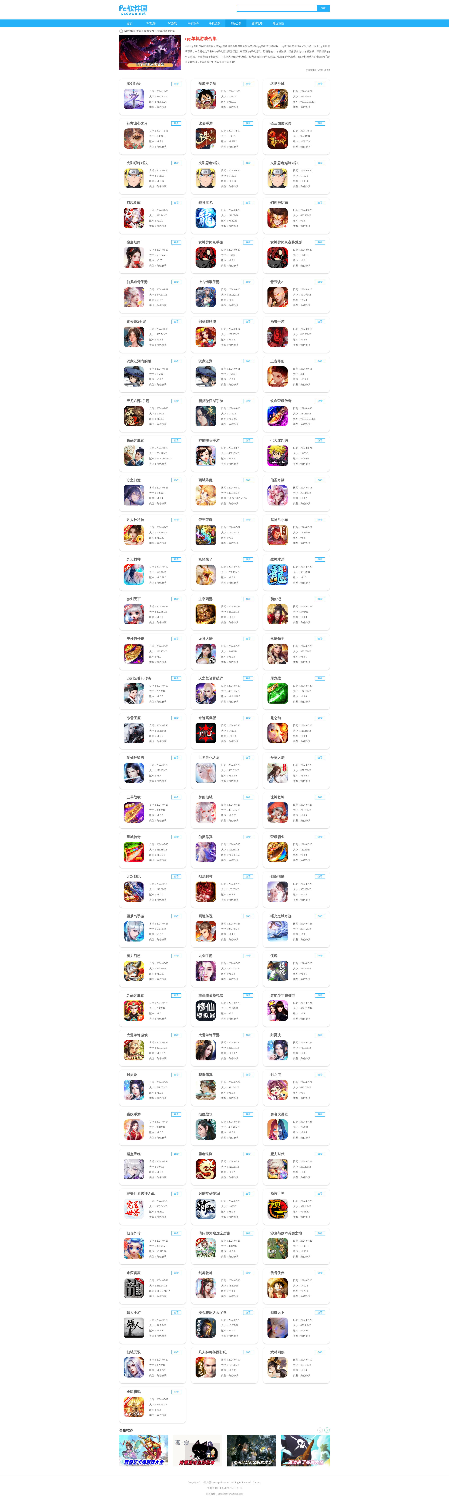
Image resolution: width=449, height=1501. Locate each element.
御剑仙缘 (134, 84)
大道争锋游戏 (137, 1035)
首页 (130, 23)
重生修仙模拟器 (211, 995)
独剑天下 (134, 599)
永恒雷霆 (134, 1273)
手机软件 (193, 23)
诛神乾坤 (277, 797)
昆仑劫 (275, 718)
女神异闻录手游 (211, 242)
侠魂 (273, 956)
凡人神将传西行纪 (213, 1352)
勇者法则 (206, 1154)
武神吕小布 (279, 520)
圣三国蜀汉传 (280, 123)
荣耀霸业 (277, 837)
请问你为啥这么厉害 (214, 1233)
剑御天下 (277, 1312)
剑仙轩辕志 (135, 757)
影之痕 (275, 1075)
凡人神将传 (135, 520)
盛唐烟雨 (134, 242)
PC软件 (151, 23)
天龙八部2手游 (138, 401)
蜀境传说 (206, 916)
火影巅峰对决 (137, 163)
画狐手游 (277, 321)
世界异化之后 (209, 757)
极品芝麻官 (135, 440)
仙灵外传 (134, 1233)
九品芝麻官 (135, 995)
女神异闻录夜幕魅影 (286, 242)
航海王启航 (207, 84)
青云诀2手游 (136, 321)
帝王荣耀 (206, 520)
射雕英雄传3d (209, 1193)
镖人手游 (134, 1312)
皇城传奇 (134, 837)
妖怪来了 (206, 559)
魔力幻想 (134, 956)
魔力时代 (277, 1154)
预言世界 (277, 1193)
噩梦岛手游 (135, 916)
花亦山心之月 (137, 123)
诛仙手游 (206, 123)
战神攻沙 (277, 559)
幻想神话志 (279, 203)
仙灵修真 (206, 837)
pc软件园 (129, 31)
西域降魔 (206, 480)
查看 (176, 83)
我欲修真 (206, 1075)
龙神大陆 (206, 639)
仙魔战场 (206, 1114)
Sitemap (257, 1482)
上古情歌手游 (209, 282)
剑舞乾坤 (206, 1273)
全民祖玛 (134, 1392)
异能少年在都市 (282, 995)
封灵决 (275, 1035)
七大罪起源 (279, 440)
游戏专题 (149, 31)
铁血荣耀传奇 (280, 401)
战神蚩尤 (206, 203)
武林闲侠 (277, 1352)
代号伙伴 (277, 1273)
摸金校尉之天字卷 (213, 1312)
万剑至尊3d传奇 (139, 678)
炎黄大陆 (277, 757)
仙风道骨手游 (137, 282)
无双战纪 (134, 876)
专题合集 (236, 23)
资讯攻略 (257, 23)
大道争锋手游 (209, 1035)
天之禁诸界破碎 (211, 678)
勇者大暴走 (279, 1114)
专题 (138, 31)
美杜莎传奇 (135, 639)
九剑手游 (206, 956)
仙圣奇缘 (277, 480)
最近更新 (278, 23)
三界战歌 (134, 797)
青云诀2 (276, 282)
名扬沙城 (277, 84)
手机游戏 (214, 23)
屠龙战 (275, 678)
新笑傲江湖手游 (211, 401)
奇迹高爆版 (207, 718)
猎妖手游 (134, 1114)
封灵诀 (132, 1075)
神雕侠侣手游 (209, 440)
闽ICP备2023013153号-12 (228, 1488)
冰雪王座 (134, 718)
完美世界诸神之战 (141, 1193)
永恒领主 (277, 639)
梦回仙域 (206, 797)
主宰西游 (206, 599)
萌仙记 (275, 599)
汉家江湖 (206, 361)
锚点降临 (134, 1154)
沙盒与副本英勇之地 (286, 1233)
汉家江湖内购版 (139, 361)
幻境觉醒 (134, 203)
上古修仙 (277, 361)
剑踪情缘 (277, 876)
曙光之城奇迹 (280, 916)
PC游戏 (172, 23)
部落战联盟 (207, 321)
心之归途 (134, 480)
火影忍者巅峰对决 (284, 163)
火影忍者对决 (209, 163)
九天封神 (134, 559)
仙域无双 (134, 1352)
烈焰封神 (206, 876)
